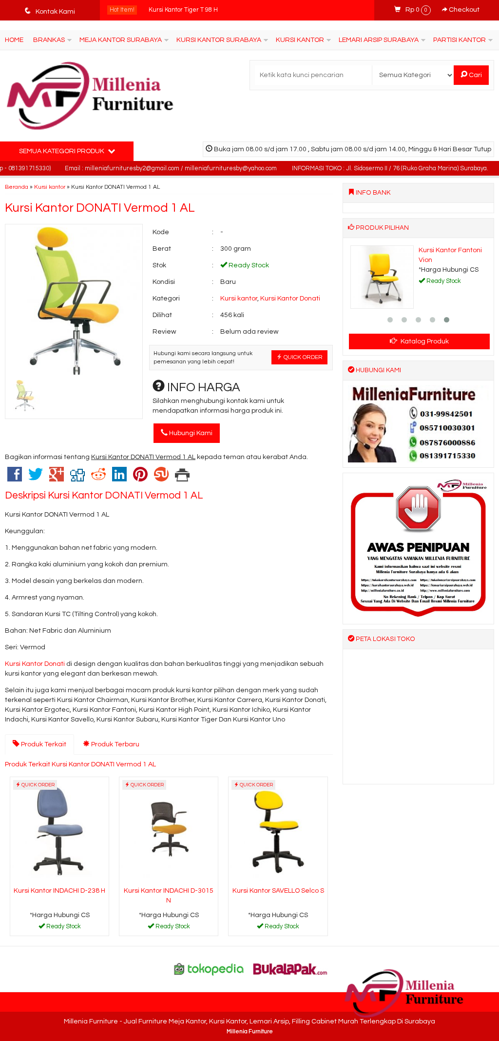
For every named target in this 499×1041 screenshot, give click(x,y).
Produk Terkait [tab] (42, 744)
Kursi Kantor (300, 40)
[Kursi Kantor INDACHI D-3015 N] (168, 829)
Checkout (463, 9)
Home (14, 40)
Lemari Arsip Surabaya (379, 40)
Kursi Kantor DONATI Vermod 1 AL (100, 207)
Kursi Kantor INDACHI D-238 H (59, 890)
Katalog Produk (424, 341)
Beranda (16, 187)
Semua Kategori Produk (62, 151)
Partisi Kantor (459, 40)
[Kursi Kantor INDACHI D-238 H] (59, 829)
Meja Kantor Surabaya (120, 40)
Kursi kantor (49, 187)
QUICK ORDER (302, 357)
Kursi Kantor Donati (290, 298)
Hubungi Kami (190, 433)
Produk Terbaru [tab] (114, 744)
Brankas (49, 40)
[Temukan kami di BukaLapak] (290, 968)
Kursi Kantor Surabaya (218, 40)
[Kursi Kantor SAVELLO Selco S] (278, 829)
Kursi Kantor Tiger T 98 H (183, 10)
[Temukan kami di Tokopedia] (209, 968)
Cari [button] (474, 75)
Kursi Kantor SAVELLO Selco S (278, 890)
